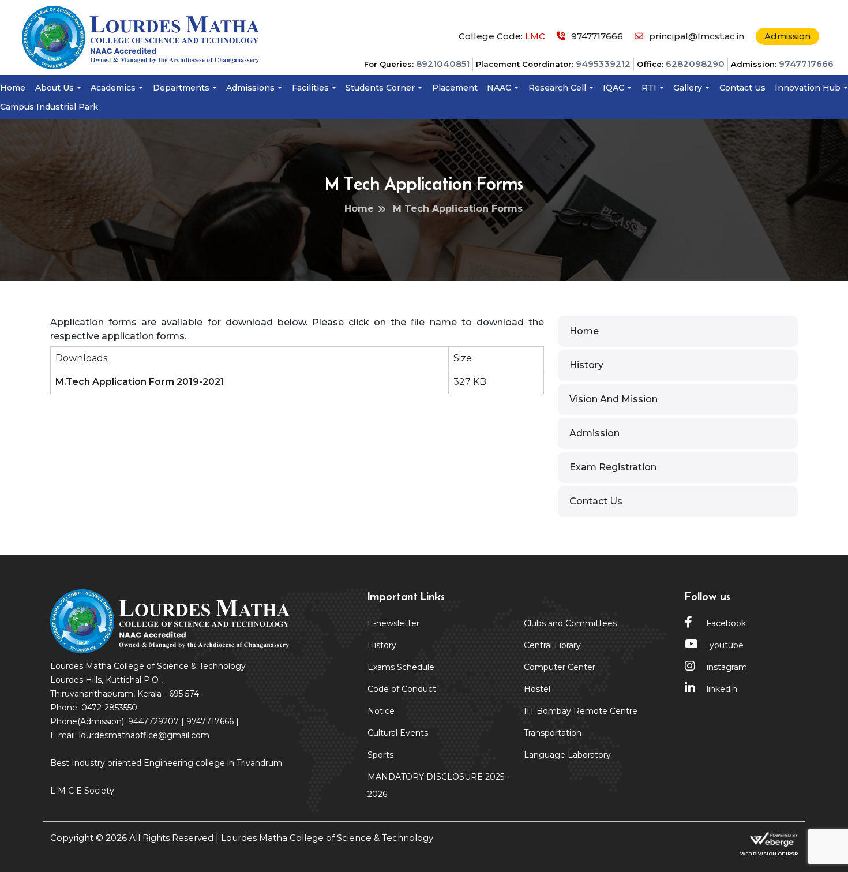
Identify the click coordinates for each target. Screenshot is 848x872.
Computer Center (559, 667)
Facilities (310, 88)
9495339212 (603, 63)
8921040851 (443, 63)
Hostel (537, 689)
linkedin (722, 689)
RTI (648, 88)
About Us (54, 88)
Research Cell (557, 88)
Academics (113, 88)
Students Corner (380, 88)
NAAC (499, 88)
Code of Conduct (401, 689)
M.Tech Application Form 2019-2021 (139, 381)
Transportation (552, 733)
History (586, 365)
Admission (787, 36)
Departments (181, 88)
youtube (727, 645)
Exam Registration (612, 467)
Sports (380, 755)
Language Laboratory (567, 755)
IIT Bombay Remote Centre (580, 711)
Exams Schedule (400, 667)
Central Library (552, 645)
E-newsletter (393, 623)
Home (12, 88)
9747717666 (806, 63)
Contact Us (742, 88)
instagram (727, 667)
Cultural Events (397, 733)
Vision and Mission (613, 399)
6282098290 (695, 63)
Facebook (725, 623)
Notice (381, 711)
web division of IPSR (769, 853)
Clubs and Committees (570, 623)
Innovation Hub (808, 88)
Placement (455, 88)
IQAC (613, 88)
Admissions (250, 88)
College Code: (502, 36)
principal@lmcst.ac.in (696, 36)
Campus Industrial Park (49, 107)
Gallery (687, 88)
